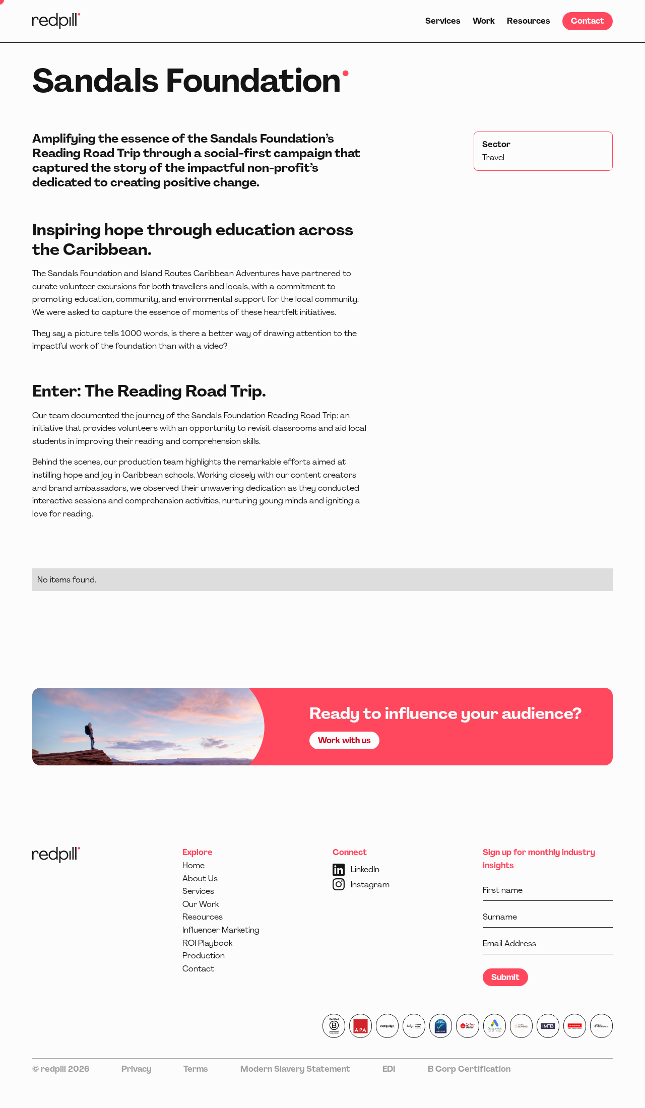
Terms (195, 1069)
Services (443, 21)
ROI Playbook (207, 943)
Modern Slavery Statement (295, 1069)
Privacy (136, 1069)
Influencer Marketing (221, 930)
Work (484, 21)
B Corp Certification (469, 1069)
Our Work (200, 904)
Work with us (344, 740)
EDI (389, 1069)
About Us (200, 878)
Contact (587, 21)
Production (203, 955)
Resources (528, 21)
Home (193, 865)
